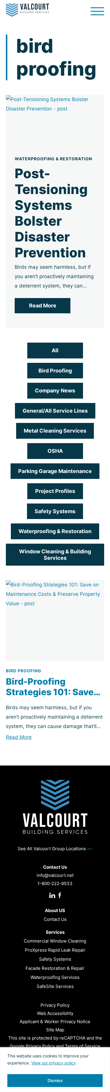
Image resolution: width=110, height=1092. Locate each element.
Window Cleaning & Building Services (55, 554)
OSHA (55, 451)
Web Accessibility (55, 1013)
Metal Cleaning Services (55, 431)
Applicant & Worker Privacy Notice (55, 1021)
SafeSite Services (55, 986)
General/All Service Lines (55, 411)
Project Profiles (55, 491)
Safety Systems (55, 511)
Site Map (55, 1030)
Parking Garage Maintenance (55, 471)
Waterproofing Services (55, 977)
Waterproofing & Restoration (55, 531)
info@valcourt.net (55, 875)
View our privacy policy (53, 1062)
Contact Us (55, 919)
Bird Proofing (55, 371)
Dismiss (55, 1080)
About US (55, 910)
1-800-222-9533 (55, 883)
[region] (55, 1069)
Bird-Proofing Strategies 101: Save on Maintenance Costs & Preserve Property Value (55, 686)
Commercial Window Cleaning (55, 941)
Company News (55, 390)
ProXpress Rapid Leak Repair (55, 950)
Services (55, 932)
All (55, 350)
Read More (42, 305)
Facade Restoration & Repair (55, 968)
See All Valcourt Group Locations (55, 848)
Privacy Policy (55, 1005)
